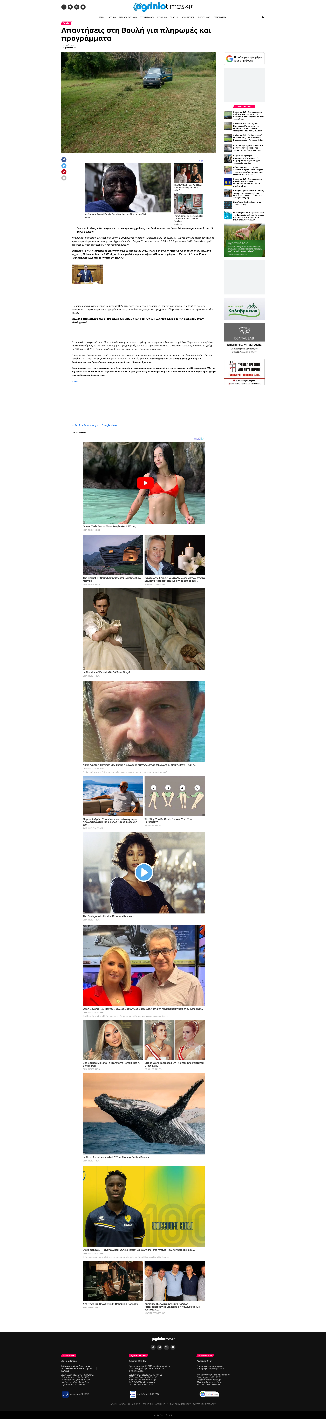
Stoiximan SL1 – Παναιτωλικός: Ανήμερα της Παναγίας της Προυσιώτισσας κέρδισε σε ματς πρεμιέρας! (248, 115)
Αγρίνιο (112, 17)
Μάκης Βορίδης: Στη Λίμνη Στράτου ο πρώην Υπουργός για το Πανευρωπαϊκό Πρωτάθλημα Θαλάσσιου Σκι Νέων (248, 171)
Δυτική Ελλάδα (147, 17)
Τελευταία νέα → (244, 106)
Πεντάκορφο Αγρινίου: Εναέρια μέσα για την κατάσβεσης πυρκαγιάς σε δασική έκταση (248, 147)
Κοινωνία (162, 17)
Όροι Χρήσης (161, 1404)
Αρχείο (122, 1404)
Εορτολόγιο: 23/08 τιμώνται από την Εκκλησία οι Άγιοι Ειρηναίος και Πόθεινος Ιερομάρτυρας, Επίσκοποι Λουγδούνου (248, 216)
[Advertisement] (144, 294)
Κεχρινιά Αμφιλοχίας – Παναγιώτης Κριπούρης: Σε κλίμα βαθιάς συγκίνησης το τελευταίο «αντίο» (246, 159)
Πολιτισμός (204, 17)
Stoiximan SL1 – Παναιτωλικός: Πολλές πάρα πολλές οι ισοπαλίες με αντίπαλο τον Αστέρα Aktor (247, 182)
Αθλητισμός (188, 17)
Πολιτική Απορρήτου (180, 1404)
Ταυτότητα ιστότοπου (204, 1404)
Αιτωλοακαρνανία (128, 17)
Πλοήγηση (148, 1404)
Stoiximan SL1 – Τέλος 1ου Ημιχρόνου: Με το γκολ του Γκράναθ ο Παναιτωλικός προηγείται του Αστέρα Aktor (247, 127)
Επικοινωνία (134, 1404)
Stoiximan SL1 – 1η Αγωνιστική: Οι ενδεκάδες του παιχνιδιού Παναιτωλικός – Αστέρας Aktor (248, 137)
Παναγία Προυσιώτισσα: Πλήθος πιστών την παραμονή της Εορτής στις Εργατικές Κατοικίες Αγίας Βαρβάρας (249, 194)
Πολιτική (174, 17)
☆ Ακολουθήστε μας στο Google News (94, 425)
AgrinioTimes (69, 47)
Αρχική (102, 17)
